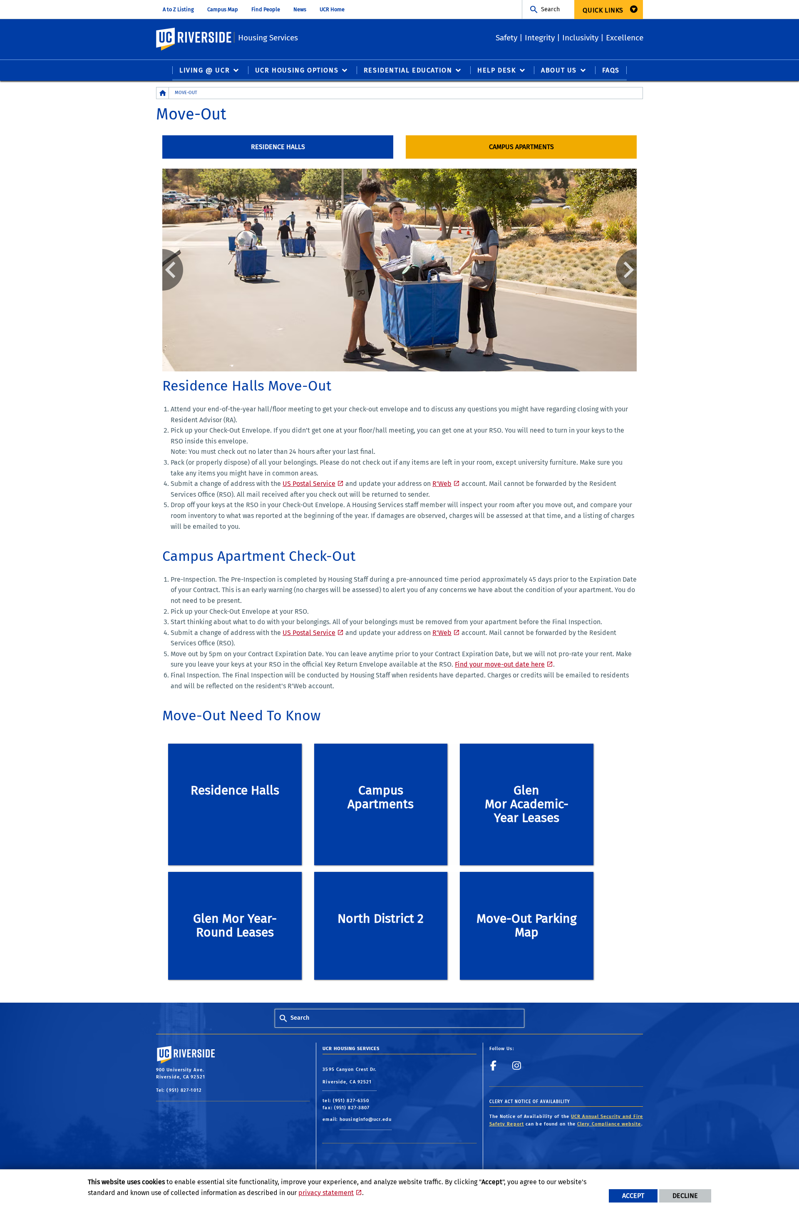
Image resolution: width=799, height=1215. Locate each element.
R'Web (442, 484)
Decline (685, 1196)
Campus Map (222, 9)
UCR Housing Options (296, 70)
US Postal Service (309, 484)
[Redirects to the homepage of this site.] (162, 93)
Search (550, 9)
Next (626, 270)
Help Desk (496, 70)
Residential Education (408, 70)
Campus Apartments (521, 147)
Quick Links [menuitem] (603, 10)
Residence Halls (278, 147)
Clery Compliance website (609, 1124)
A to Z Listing (178, 9)
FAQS (611, 70)
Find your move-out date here (500, 664)
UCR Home (332, 9)
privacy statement (326, 1193)
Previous (172, 270)
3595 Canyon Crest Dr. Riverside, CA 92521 (350, 1076)
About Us (559, 70)
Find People (265, 9)
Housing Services (268, 37)
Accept (633, 1196)
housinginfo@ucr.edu (366, 1119)
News (299, 9)
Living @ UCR (204, 70)
